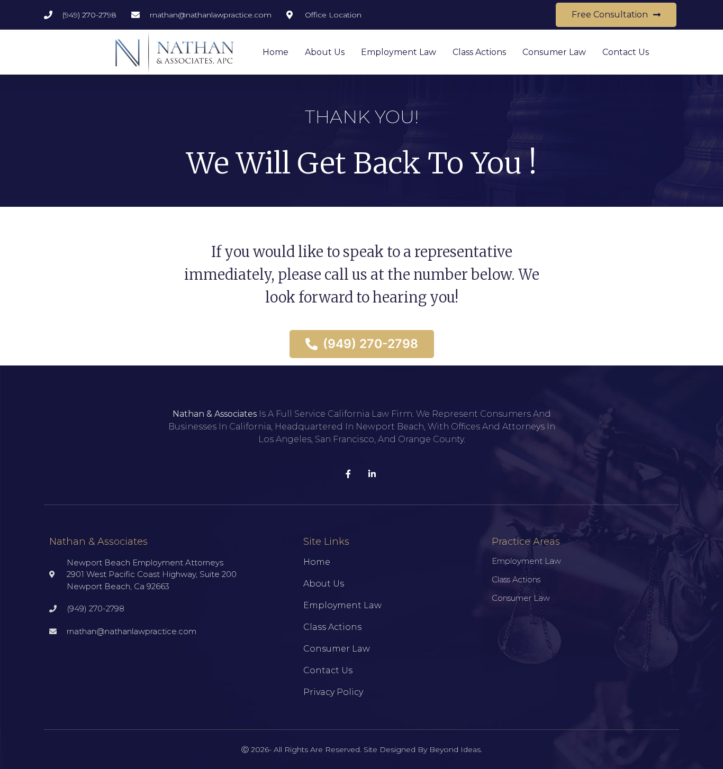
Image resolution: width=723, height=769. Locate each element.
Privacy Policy (333, 692)
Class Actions (479, 52)
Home (275, 52)
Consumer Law (554, 52)
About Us (325, 52)
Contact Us (625, 52)
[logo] (174, 52)
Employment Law (398, 52)
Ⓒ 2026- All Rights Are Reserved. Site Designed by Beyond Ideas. (361, 749)
